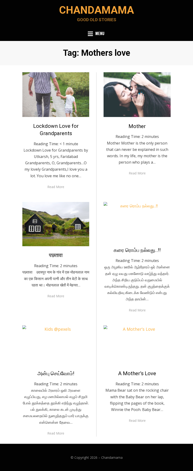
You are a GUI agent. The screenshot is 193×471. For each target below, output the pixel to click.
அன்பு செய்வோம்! (55, 373)
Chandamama (96, 10)
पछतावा (56, 255)
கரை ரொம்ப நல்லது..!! (137, 250)
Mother (137, 126)
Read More (55, 187)
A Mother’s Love (137, 373)
